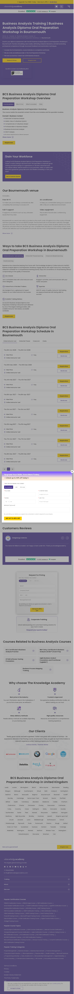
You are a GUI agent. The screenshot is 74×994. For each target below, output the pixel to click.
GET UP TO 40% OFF (13, 518)
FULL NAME (7, 491)
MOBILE (6, 498)
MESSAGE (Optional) (9, 505)
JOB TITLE (41, 498)
